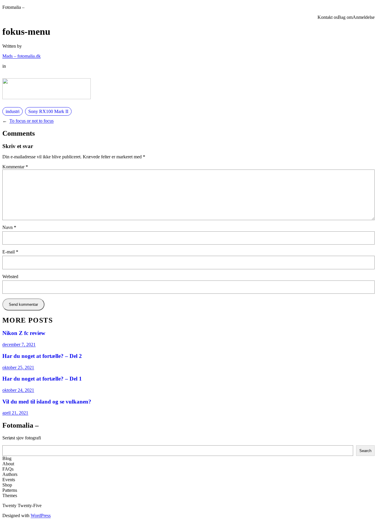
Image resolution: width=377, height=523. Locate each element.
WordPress (41, 515)
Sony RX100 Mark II (48, 111)
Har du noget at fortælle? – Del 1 (42, 379)
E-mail (10, 251)
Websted (10, 276)
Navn (9, 227)
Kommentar (15, 166)
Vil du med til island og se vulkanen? (46, 402)
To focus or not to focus (31, 120)
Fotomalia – (13, 7)
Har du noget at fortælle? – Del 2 (42, 356)
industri (12, 111)
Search (365, 451)
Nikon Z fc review (23, 333)
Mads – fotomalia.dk (21, 56)
